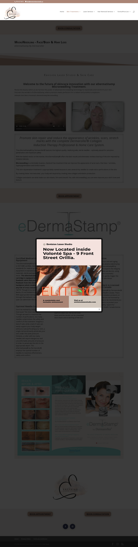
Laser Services (88, 12)
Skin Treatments (73, 12)
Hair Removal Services (105, 12)
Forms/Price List (123, 12)
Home (62, 12)
